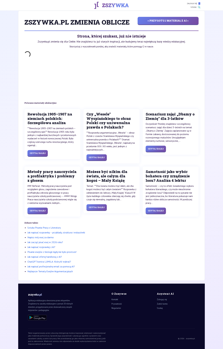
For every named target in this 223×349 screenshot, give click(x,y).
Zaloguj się (192, 3)
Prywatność (117, 303)
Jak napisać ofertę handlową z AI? (44, 256)
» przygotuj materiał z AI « (168, 20)
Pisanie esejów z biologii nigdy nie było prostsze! (51, 251)
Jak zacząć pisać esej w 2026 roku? (45, 242)
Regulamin (116, 308)
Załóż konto (162, 303)
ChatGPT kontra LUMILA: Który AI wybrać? (49, 261)
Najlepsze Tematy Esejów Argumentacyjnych (50, 271)
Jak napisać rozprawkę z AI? (41, 247)
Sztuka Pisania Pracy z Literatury (44, 227)
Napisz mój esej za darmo (40, 237)
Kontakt (115, 299)
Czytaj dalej (38, 153)
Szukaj (193, 7)
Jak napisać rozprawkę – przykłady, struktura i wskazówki (56, 232)
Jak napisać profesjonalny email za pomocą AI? (51, 266)
